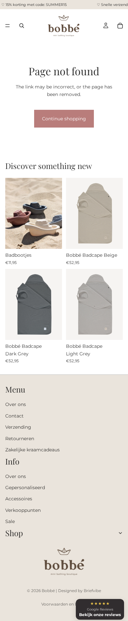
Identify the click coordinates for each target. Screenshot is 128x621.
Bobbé (48, 590)
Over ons (15, 405)
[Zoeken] (21, 25)
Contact (14, 416)
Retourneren (19, 439)
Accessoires (18, 499)
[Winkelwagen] (120, 25)
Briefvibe (92, 590)
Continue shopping (64, 119)
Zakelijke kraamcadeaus (32, 450)
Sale (10, 521)
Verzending (18, 427)
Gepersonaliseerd (25, 487)
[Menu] (7, 25)
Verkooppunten (23, 510)
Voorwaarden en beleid (64, 604)
